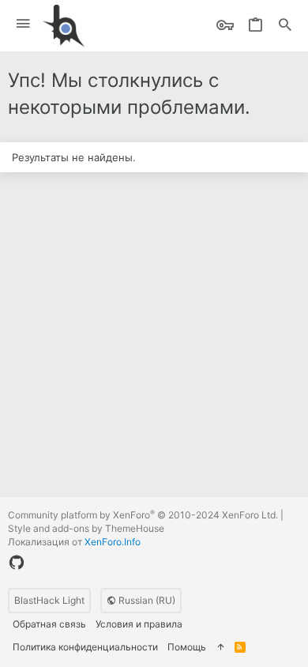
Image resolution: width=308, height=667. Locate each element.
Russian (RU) (145, 600)
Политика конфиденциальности (85, 647)
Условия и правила (139, 624)
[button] (23, 24)
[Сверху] (220, 647)
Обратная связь (49, 624)
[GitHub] (16, 562)
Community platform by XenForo (143, 515)
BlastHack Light (49, 600)
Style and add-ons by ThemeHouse (86, 528)
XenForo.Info (113, 542)
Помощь (186, 647)
